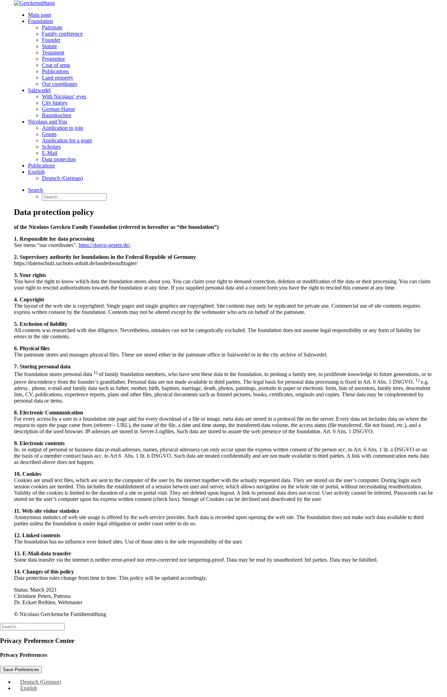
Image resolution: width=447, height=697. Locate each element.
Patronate (52, 27)
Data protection (59, 159)
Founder (51, 40)
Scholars (51, 147)
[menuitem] (230, 15)
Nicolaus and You (47, 122)
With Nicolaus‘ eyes (64, 96)
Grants (49, 134)
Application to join (62, 128)
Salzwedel (39, 90)
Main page (39, 15)
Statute (49, 46)
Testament (53, 52)
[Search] (32, 626)
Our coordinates (59, 84)
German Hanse (58, 109)
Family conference (62, 34)
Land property (57, 78)
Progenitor (53, 59)
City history (55, 103)
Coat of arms (56, 65)
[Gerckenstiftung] (223, 3)
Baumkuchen (56, 115)
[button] (35, 190)
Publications (55, 71)
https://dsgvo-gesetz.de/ (104, 245)
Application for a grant (67, 140)
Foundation (40, 21)
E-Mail (49, 153)
